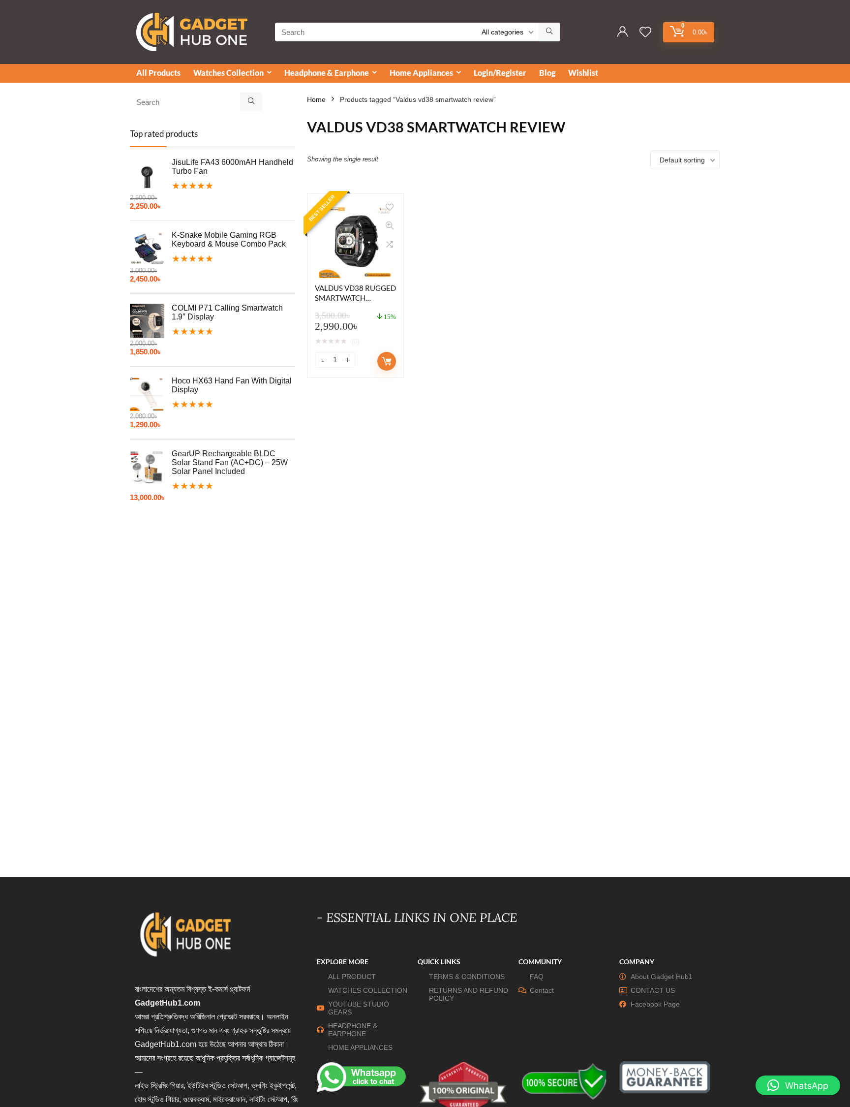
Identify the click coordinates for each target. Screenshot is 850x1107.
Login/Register (500, 72)
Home (316, 99)
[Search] (549, 32)
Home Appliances (421, 72)
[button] (798, 1085)
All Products (158, 72)
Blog (547, 72)
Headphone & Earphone (326, 72)
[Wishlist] (645, 32)
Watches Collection (228, 72)
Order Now (386, 361)
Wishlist (583, 72)
